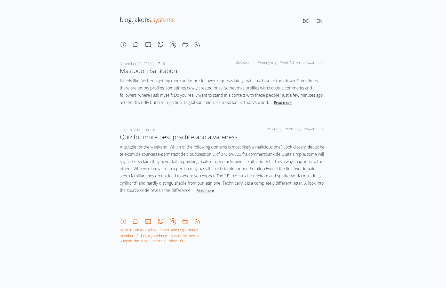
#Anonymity (267, 62)
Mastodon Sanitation (148, 70)
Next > (194, 235)
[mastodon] (160, 44)
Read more (283, 102)
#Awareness (314, 62)
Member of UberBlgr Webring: (144, 235)
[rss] (198, 44)
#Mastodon (246, 62)
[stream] (148, 44)
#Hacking (275, 128)
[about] (123, 44)
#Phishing (293, 128)
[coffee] (185, 44)
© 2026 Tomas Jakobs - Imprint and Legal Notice (159, 229)
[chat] (136, 44)
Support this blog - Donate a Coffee (150, 240)
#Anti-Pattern (291, 62)
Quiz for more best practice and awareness (178, 137)
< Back (175, 235)
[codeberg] (173, 44)
